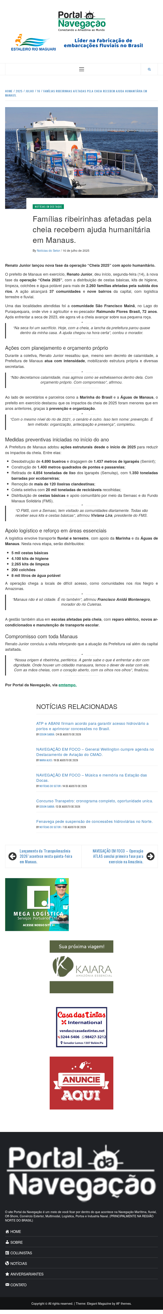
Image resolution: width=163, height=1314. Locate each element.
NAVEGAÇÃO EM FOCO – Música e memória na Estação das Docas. (91, 777)
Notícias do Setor (49, 250)
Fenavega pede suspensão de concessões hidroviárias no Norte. (94, 821)
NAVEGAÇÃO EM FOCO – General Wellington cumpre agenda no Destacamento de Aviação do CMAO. (95, 751)
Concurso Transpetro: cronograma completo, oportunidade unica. (94, 800)
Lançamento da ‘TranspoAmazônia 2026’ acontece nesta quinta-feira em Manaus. (46, 856)
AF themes (123, 1303)
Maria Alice (46, 760)
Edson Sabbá (47, 734)
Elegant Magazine (99, 1303)
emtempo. (68, 685)
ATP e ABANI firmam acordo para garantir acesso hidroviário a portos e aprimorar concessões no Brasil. (92, 725)
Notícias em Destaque (48, 206)
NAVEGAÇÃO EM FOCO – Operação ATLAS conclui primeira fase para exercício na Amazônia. (118, 856)
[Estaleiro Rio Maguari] (81, 42)
